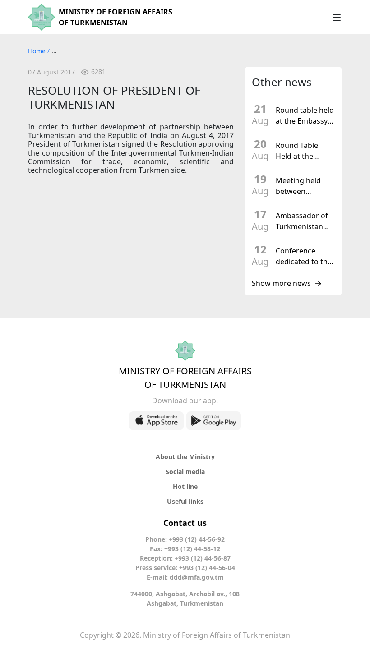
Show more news (281, 283)
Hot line (185, 486)
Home (37, 50)
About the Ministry (185, 456)
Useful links (185, 501)
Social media (185, 471)
